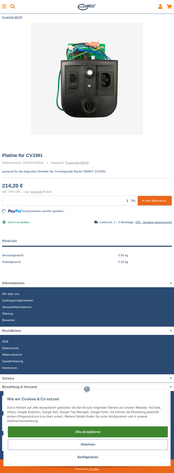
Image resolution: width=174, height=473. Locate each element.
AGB (5, 341)
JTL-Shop (93, 469)
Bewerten (8, 320)
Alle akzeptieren (88, 432)
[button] (160, 6)
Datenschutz (10, 348)
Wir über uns (10, 293)
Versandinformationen (17, 307)
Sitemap (7, 313)
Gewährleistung (12, 361)
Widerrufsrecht (12, 354)
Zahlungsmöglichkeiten (17, 300)
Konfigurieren (87, 457)
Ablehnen (88, 444)
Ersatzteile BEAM (77, 162)
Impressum (9, 367)
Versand (36, 191)
